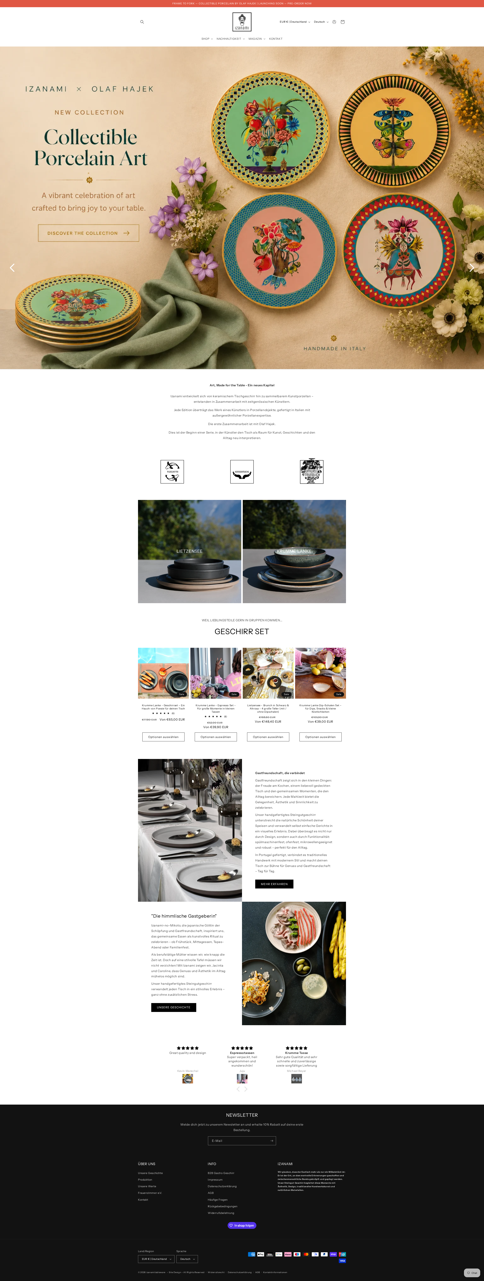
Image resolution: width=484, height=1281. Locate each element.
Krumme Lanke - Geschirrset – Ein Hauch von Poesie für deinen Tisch (163, 707)
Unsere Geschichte (150, 1173)
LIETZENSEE (190, 551)
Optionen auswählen (163, 737)
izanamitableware (155, 1272)
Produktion (145, 1179)
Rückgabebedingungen (222, 1206)
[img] (188, 1048)
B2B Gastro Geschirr (221, 1173)
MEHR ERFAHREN (274, 884)
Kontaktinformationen (275, 1272)
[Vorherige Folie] (12, 267)
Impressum (215, 1179)
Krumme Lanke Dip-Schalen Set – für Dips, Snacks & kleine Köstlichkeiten (320, 708)
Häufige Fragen (217, 1199)
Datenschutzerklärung (222, 1186)
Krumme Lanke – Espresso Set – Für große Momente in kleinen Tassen (216, 708)
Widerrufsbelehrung (221, 1213)
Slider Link (242, 208)
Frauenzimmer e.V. (150, 1193)
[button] (142, 22)
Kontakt (143, 1199)
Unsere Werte (147, 1186)
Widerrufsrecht (216, 1272)
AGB (211, 1193)
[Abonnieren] (272, 1140)
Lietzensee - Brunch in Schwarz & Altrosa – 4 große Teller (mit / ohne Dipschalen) (268, 708)
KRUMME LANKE (294, 551)
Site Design (175, 1272)
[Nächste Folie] (472, 267)
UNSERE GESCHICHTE (174, 1007)
